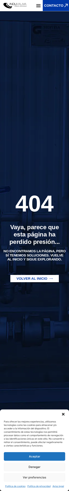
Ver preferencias (34, 477)
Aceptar (34, 456)
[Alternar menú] (38, 5)
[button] (63, 414)
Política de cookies (15, 486)
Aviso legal (58, 486)
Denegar (34, 467)
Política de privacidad (39, 486)
